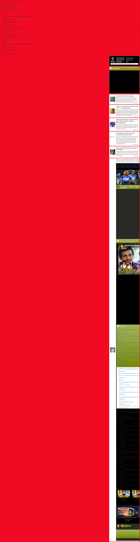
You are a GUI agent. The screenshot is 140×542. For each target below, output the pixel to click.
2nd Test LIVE (124, 498)
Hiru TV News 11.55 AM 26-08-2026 (128, 518)
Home (131, 187)
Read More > (136, 102)
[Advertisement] (128, 213)
